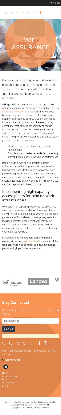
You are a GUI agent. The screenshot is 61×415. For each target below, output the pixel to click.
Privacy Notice (45, 405)
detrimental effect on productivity (19, 111)
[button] (53, 3)
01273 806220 (13, 360)
